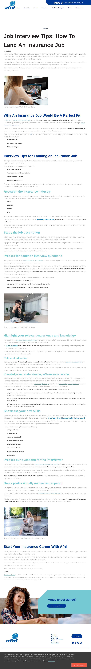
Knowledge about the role (45, 219)
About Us (27, 8)
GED (31, 134)
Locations (45, 8)
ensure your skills (12, 346)
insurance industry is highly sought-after (18, 120)
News (70, 8)
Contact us (79, 8)
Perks (36, 8)
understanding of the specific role (69, 384)
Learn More (51, 661)
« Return (45, 28)
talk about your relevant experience (26, 340)
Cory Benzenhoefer (9, 575)
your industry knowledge (41, 384)
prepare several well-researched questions (47, 464)
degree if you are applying (73, 362)
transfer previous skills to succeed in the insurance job (66, 418)
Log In (77, 636)
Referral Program (58, 8)
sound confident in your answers (33, 260)
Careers (17, 8)
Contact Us (55, 643)
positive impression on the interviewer (49, 493)
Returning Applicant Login (74, 2)
